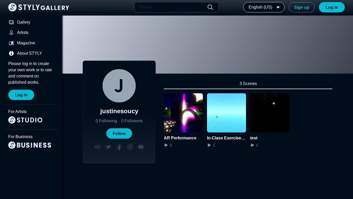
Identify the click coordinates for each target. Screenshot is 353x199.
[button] (119, 133)
